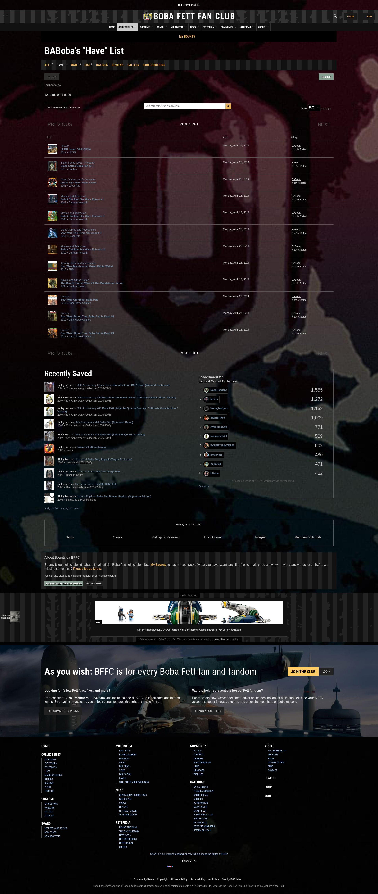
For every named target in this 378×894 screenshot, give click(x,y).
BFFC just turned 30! (189, 5)
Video (122, 770)
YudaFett (215, 463)
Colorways (51, 767)
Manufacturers (53, 775)
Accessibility (198, 879)
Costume (145, 27)
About (262, 27)
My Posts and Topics (56, 828)
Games (122, 778)
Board (160, 27)
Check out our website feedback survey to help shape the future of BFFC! (189, 854)
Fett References (128, 839)
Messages (199, 770)
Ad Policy (213, 879)
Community (227, 27)
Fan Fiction (125, 774)
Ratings (102, 65)
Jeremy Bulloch (202, 830)
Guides (122, 802)
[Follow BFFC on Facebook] (170, 869)
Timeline (49, 791)
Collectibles (125, 27)
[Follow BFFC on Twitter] (183, 869)
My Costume (51, 803)
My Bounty (187, 36)
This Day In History (129, 831)
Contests (199, 754)
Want (75, 65)
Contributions (154, 65)
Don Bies (198, 799)
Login (350, 16)
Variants (49, 807)
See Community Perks (63, 711)
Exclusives (125, 799)
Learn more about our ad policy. (223, 639)
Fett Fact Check (128, 810)
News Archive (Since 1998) (133, 795)
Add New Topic (94, 583)
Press (271, 758)
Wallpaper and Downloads (134, 782)
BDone (214, 473)
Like (87, 65)
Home (112, 27)
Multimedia (177, 27)
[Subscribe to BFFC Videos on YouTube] (195, 869)
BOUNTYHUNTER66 (222, 445)
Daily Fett (124, 750)
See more (204, 486)
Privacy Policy (179, 879)
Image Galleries (127, 754)
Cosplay (49, 815)
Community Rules (144, 879)
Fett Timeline (126, 843)
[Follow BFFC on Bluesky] (208, 869)
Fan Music (124, 758)
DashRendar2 (218, 389)
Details (49, 811)
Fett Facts (125, 835)
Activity (198, 750)
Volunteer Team (276, 750)
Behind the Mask (128, 827)
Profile (326, 76)
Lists (47, 771)
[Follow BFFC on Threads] (201, 869)
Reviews (117, 65)
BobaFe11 (216, 454)
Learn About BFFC (208, 711)
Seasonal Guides (128, 814)
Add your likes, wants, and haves (62, 508)
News (193, 27)
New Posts (50, 832)
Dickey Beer (200, 810)
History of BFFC (276, 762)
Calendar (246, 27)
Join (369, 16)
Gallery (133, 65)
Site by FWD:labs (231, 879)
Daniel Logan (201, 795)
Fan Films (124, 766)
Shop (270, 766)
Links (196, 766)
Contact (272, 770)
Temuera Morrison (203, 791)
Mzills (214, 399)
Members (198, 758)
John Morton (201, 802)
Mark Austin (200, 806)
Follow (52, 76)
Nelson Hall (200, 822)
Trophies (198, 774)
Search (270, 778)
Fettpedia (208, 27)
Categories (51, 763)
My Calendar (201, 787)
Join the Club (303, 671)
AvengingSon (218, 426)
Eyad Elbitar (200, 818)
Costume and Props (204, 826)
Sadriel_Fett (217, 417)
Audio (122, 762)
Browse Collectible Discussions (64, 583)
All (47, 65)
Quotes (123, 847)
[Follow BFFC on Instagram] (176, 869)
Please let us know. (87, 568)
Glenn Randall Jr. (203, 814)
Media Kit (273, 754)
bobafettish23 (218, 436)
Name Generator (202, 762)
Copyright (162, 879)
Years (48, 787)
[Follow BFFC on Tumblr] (189, 869)
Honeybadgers (219, 408)
